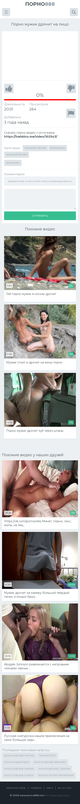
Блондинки (57, 148)
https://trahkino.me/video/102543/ (30, 136)
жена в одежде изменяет (50, 762)
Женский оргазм (16, 154)
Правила (36, 788)
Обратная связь (16, 788)
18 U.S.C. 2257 (64, 788)
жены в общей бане (16, 762)
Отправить (40, 215)
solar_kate (12, 162)
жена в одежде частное (19, 755)
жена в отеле (47, 755)
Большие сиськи (35, 148)
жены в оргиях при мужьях (56, 775)
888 (40, 4)
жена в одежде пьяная (19, 768)
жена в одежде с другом (54, 768)
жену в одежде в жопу (19, 775)
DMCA (49, 788)
